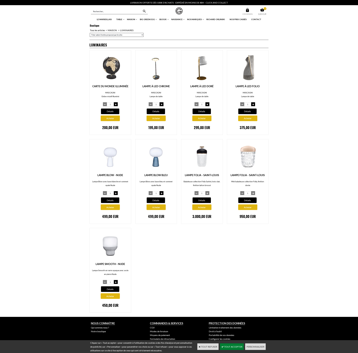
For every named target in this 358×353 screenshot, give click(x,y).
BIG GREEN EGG (147, 19)
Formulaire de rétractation (162, 339)
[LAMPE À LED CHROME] (156, 82)
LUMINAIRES (127, 30)
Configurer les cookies (219, 339)
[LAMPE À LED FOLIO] (249, 82)
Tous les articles (97, 30)
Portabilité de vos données (221, 335)
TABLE (119, 19)
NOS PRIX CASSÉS (238, 19)
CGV (152, 327)
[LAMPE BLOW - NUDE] (110, 171)
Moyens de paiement (160, 335)
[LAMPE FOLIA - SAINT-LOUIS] (202, 171)
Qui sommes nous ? (100, 327)
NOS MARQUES (194, 19)
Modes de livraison (159, 331)
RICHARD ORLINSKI (215, 19)
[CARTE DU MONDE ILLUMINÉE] (110, 82)
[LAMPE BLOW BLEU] (156, 171)
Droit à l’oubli (215, 331)
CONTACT (256, 19)
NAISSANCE (176, 19)
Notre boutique (98, 331)
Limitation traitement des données (225, 327)
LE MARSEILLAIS (104, 19)
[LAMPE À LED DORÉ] (202, 82)
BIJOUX (163, 19)
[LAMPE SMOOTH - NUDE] (110, 260)
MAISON (131, 19)
